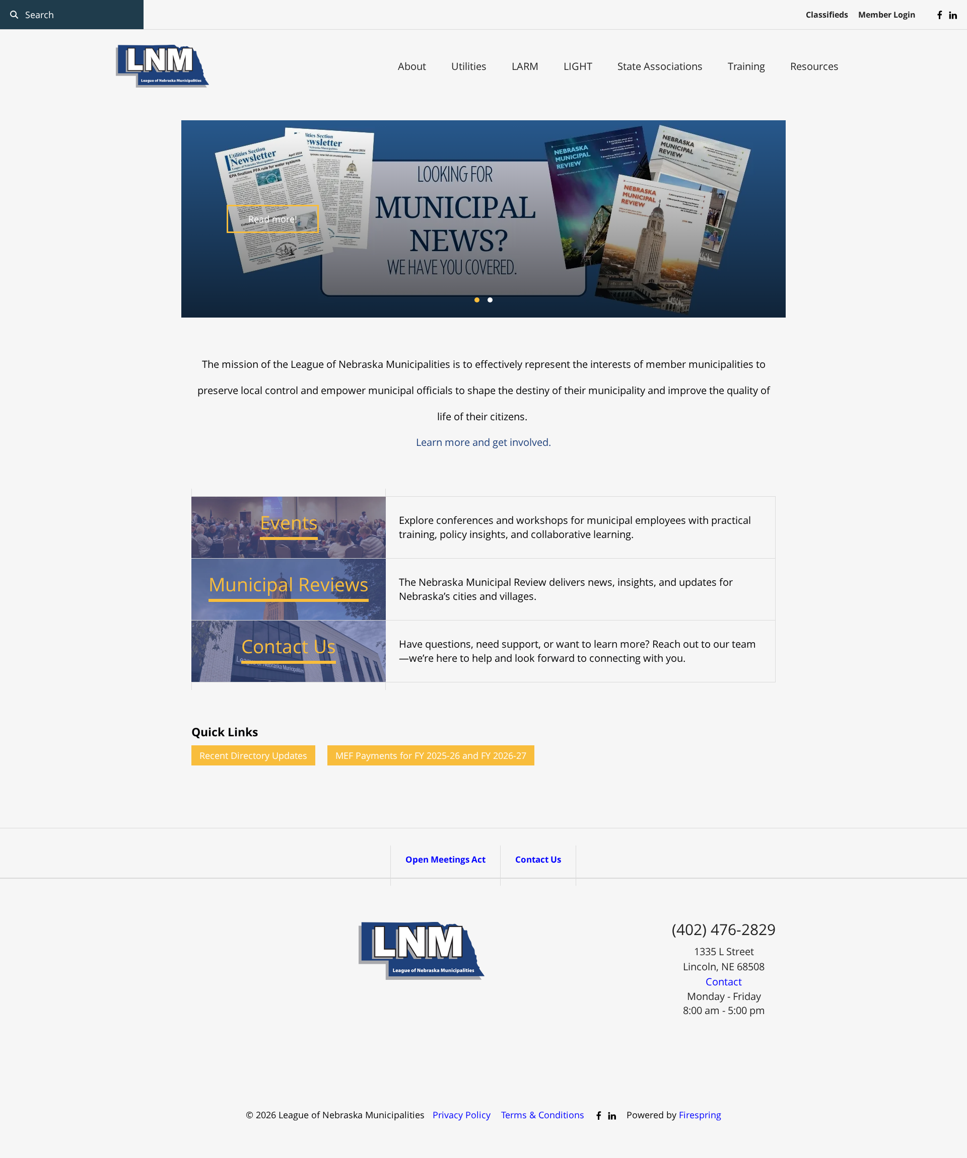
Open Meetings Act (445, 859)
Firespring (700, 1115)
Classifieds (827, 14)
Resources (814, 66)
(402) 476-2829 (724, 929)
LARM (525, 66)
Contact (724, 981)
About (412, 66)
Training (746, 66)
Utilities (469, 66)
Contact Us (538, 859)
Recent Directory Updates (253, 755)
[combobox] (72, 14)
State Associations (660, 66)
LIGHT (578, 66)
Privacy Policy (462, 1115)
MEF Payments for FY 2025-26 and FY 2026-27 (430, 755)
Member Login (887, 14)
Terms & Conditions (542, 1115)
